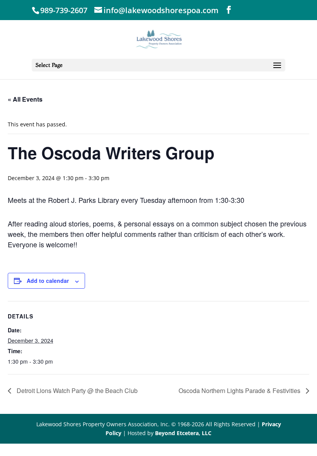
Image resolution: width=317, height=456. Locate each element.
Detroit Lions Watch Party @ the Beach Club (76, 390)
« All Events (25, 99)
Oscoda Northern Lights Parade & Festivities (240, 390)
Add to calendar (48, 280)
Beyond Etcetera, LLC (183, 433)
